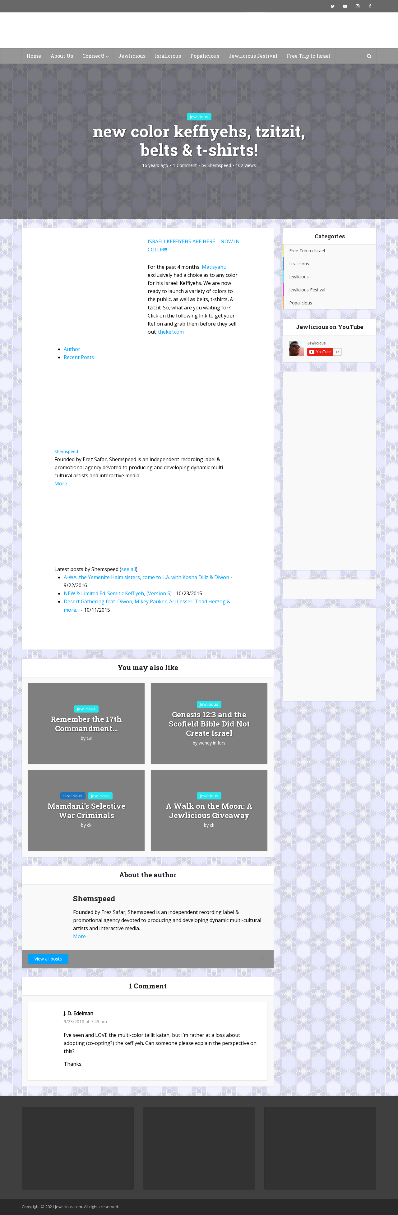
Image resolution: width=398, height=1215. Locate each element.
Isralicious (168, 55)
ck (89, 825)
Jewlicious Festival (253, 55)
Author (72, 349)
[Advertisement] (329, 471)
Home (33, 55)
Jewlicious (132, 55)
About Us (61, 55)
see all (128, 569)
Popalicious (204, 55)
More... (62, 483)
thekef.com (171, 331)
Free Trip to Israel (309, 55)
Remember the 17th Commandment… (86, 723)
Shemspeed (219, 165)
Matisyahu (214, 266)
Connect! (93, 55)
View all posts (48, 959)
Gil (89, 738)
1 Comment (185, 165)
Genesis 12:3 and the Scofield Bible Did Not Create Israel (209, 724)
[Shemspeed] (93, 408)
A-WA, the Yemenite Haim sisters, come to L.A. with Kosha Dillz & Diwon (146, 577)
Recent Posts (79, 357)
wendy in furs (212, 743)
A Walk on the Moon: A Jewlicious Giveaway (209, 810)
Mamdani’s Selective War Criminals (86, 810)
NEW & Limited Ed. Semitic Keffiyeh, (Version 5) (118, 593)
